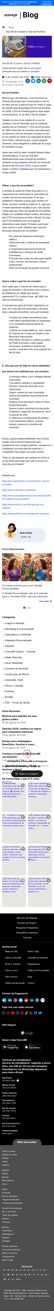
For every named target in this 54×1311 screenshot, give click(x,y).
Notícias (9, 691)
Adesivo (5, 1165)
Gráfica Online (8, 1151)
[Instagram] (8, 1013)
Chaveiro (6, 1222)
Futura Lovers (11, 970)
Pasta (4, 1189)
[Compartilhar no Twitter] (33, 81)
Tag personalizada (10, 1199)
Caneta (5, 1218)
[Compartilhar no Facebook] (27, 81)
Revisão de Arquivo (27, 922)
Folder (5, 1161)
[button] (24, 607)
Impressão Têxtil (14, 679)
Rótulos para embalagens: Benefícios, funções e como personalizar (18, 743)
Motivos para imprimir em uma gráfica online (19, 718)
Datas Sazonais (13, 657)
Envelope (6, 1192)
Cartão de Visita (9, 1154)
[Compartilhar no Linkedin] (38, 81)
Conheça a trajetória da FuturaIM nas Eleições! (21, 755)
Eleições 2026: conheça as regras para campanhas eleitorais (21, 730)
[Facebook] (35, 1013)
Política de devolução (15, 983)
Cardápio (6, 1241)
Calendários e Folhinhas (18, 634)
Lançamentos (8, 1256)
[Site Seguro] (27, 1032)
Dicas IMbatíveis (14, 662)
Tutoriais (27, 937)
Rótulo (5, 1173)
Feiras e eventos (9, 1253)
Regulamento (34, 964)
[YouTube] (13, 1013)
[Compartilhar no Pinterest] (49, 81)
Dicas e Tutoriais (14, 685)
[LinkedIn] (17, 1013)
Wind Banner (8, 1180)
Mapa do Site (11, 951)
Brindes (9, 696)
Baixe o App (33, 951)
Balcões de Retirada (27, 918)
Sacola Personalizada (12, 1208)
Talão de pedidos (10, 1215)
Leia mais (44, 601)
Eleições (9, 645)
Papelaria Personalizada (18, 640)
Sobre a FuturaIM (13, 958)
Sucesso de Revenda (16, 668)
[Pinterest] (22, 1013)
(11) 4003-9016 (8, 1080)
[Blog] (30, 1013)
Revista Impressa (10, 1246)
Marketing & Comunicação (19, 629)
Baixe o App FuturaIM (14, 1039)
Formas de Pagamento (15, 993)
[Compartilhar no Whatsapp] (44, 81)
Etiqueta (6, 1170)
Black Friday (7, 1260)
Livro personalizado (11, 1249)
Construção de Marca (17, 674)
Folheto (5, 1158)
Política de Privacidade (38, 970)
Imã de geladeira (9, 1196)
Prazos (31, 983)
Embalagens (7, 1234)
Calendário (7, 1230)
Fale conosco (11, 977)
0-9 (18, 1279)
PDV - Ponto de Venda (17, 702)
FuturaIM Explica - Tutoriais (20, 651)
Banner (5, 1177)
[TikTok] (26, 1013)
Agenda (5, 1237)
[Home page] (3, 27)
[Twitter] (40, 1013)
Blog (30, 15)
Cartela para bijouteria (12, 1203)
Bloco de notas (9, 1211)
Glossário (27, 1266)
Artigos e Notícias (14, 623)
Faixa (4, 1184)
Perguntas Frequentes (27, 927)
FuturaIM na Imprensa (27, 932)
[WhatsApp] (3, 1013)
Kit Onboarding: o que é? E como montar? (20, 780)
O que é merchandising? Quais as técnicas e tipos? (21, 768)
